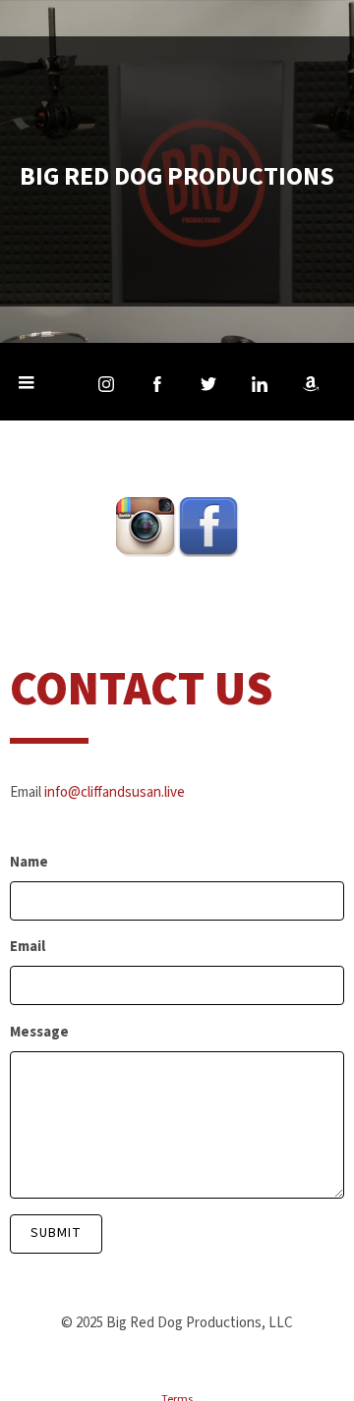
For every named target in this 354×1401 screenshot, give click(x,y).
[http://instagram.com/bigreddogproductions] (106, 384)
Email (27, 946)
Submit (56, 1233)
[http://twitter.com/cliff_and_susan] (208, 384)
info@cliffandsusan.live (114, 792)
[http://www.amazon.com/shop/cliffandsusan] (311, 384)
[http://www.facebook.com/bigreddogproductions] (157, 384)
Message (39, 1032)
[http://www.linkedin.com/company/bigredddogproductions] (259, 384)
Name (29, 862)
